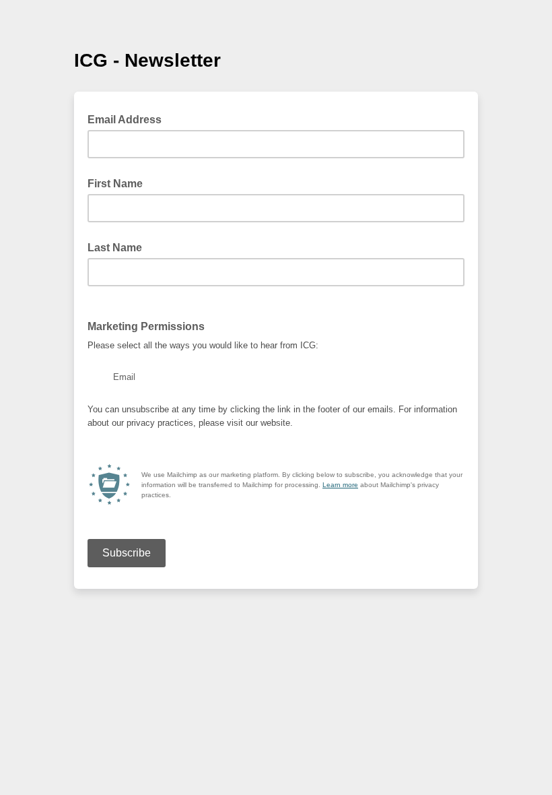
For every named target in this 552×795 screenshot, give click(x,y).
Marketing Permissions (146, 326)
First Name (115, 183)
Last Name (115, 247)
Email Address (129, 118)
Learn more (340, 484)
